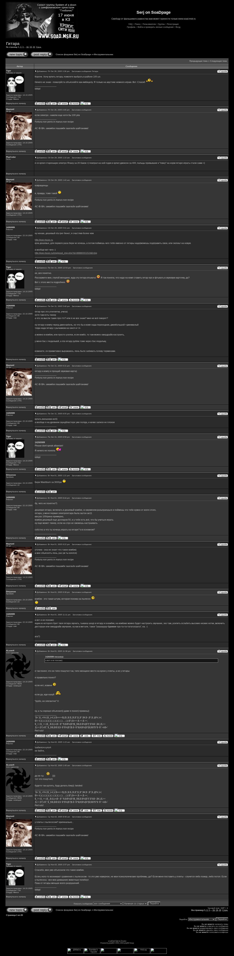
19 (31, 47)
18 (27, 47)
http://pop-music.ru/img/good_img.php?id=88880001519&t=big (66, 253)
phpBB (111, 943)
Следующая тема (218, 61)
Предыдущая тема (198, 61)
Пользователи (149, 24)
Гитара (12, 43)
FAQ (131, 24)
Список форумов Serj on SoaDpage (73, 54)
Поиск (137, 24)
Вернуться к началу (16, 103)
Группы (161, 24)
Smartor (123, 941)
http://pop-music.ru (44, 240)
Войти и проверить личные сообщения (155, 27)
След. (38, 47)
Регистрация (173, 24)
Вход (178, 27)
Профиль (131, 27)
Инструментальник (103, 54)
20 (34, 47)
